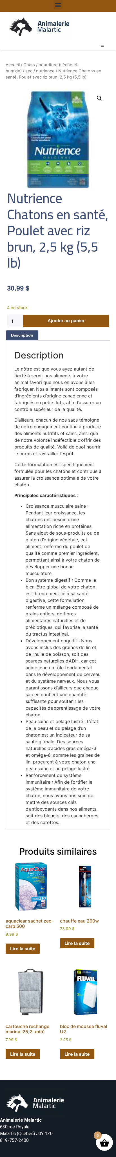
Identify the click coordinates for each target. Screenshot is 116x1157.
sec (28, 70)
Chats (29, 64)
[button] (58, 4)
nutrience (45, 70)
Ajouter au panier (66, 320)
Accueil (13, 64)
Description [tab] (22, 335)
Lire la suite (22, 948)
